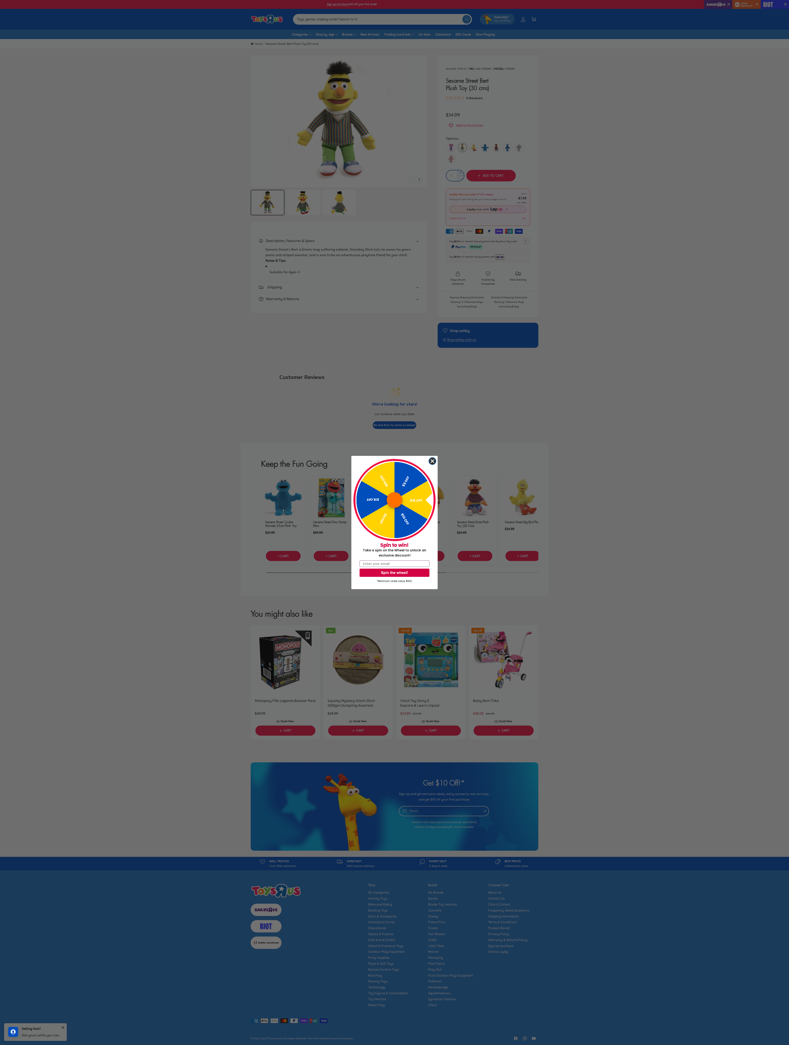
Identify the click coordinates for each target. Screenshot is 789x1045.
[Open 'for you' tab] (13, 1032)
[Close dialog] (432, 461)
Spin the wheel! (394, 572)
